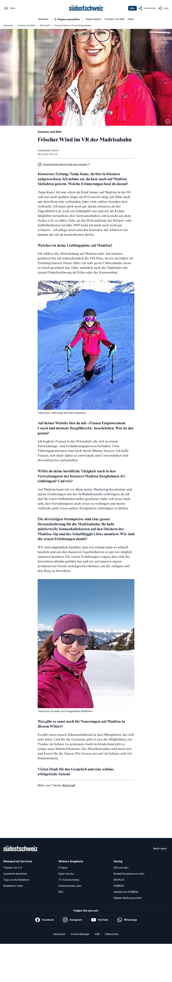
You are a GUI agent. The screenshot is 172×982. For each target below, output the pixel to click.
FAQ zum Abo (121, 867)
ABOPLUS (119, 879)
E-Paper (63, 867)
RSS (60, 891)
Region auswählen (69, 19)
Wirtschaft (45, 25)
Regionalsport (93, 19)
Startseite (43, 19)
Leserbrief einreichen (15, 873)
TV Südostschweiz (68, 879)
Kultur (131, 19)
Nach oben (159, 848)
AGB (97, 934)
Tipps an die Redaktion (16, 879)
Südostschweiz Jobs (69, 885)
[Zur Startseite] (86, 8)
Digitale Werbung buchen (128, 897)
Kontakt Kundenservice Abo (129, 873)
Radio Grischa (66, 873)
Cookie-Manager (80, 934)
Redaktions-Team (13, 885)
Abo (132, 8)
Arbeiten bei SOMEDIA (126, 891)
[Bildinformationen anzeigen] (167, 121)
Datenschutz (112, 934)
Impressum (59, 934)
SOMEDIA (119, 885)
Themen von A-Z (12, 867)
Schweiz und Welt (114, 19)
